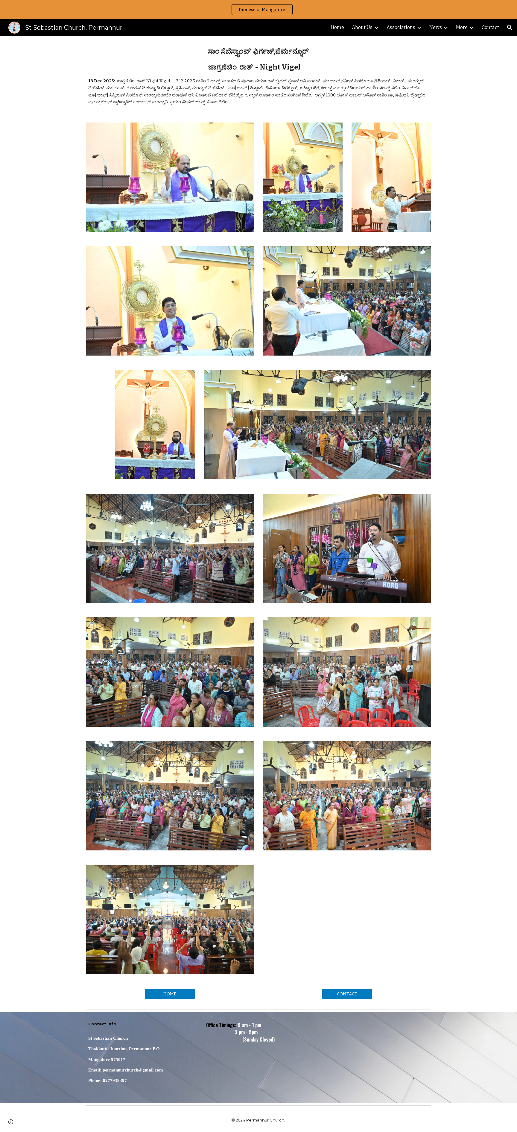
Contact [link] (490, 27)
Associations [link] (401, 27)
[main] (258, 75)
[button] (510, 27)
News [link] (435, 27)
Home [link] (337, 27)
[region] (258, 9)
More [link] (462, 27)
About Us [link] (362, 27)
